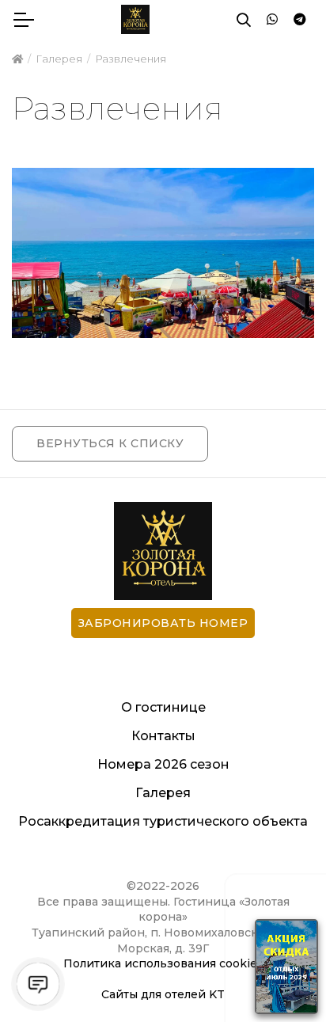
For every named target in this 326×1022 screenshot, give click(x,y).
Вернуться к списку (110, 443)
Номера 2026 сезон (163, 764)
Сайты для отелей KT (163, 994)
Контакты (163, 735)
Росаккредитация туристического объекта (163, 821)
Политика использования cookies (163, 963)
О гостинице (163, 707)
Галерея (163, 792)
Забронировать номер (163, 623)
